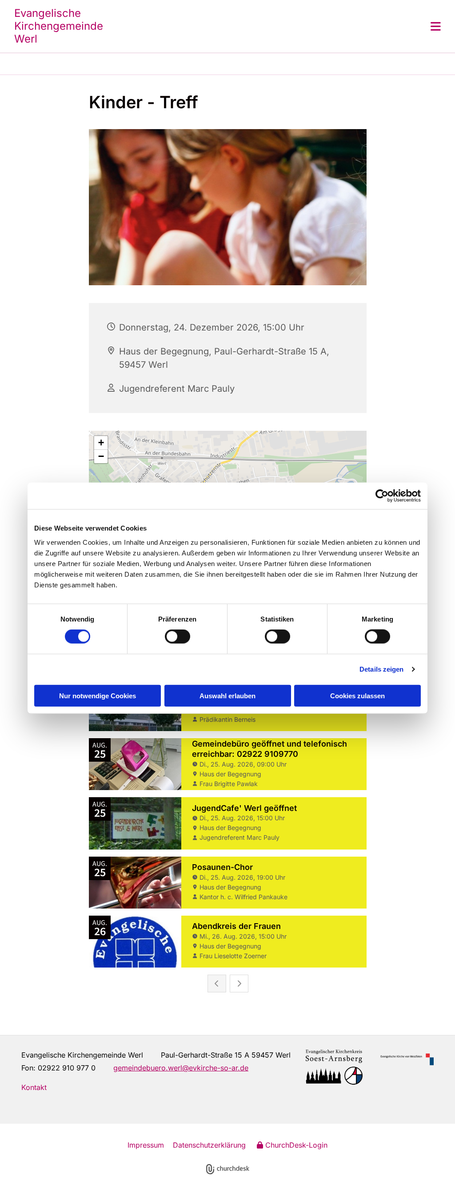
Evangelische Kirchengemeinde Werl (58, 26)
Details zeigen (381, 669)
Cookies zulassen (357, 695)
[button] (281, 26)
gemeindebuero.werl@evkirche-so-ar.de (180, 1067)
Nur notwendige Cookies (97, 695)
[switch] (177, 636)
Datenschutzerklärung (209, 1145)
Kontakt (34, 1087)
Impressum (146, 1145)
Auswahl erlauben (227, 695)
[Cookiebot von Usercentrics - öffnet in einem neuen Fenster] (382, 496)
